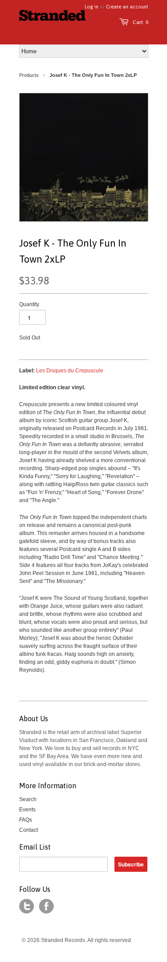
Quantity (29, 304)
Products (29, 75)
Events (27, 809)
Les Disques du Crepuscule (69, 370)
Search (28, 799)
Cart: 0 (140, 22)
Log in (91, 6)
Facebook (46, 906)
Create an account (127, 6)
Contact (28, 830)
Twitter (26, 906)
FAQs (25, 820)
